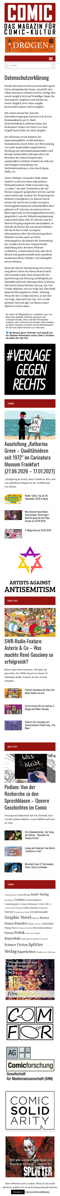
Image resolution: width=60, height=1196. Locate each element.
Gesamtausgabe (39, 911)
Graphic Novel (18, 917)
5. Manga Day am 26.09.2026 (38, 530)
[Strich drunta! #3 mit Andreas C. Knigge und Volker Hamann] (13, 712)
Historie (35, 918)
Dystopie (19, 908)
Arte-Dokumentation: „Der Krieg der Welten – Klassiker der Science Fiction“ (39, 835)
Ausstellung (23, 894)
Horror (44, 917)
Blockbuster (9, 900)
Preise (27, 933)
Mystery (23, 928)
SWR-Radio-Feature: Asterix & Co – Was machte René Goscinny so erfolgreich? (29, 651)
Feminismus (19, 912)
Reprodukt (13, 938)
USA (45, 952)
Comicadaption (34, 899)
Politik (19, 932)
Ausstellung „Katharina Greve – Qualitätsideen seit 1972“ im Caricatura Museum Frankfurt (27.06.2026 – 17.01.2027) (30, 457)
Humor (9, 923)
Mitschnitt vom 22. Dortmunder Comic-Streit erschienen (39, 865)
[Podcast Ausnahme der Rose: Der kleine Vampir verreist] (13, 696)
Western (51, 952)
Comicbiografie (12, 903)
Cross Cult (42, 904)
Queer (32, 933)
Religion (37, 933)
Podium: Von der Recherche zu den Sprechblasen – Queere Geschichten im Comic (27, 797)
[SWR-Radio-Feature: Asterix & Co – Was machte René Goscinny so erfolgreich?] (30, 634)
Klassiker (21, 923)
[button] (30, 45)
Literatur (48, 923)
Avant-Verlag (39, 894)
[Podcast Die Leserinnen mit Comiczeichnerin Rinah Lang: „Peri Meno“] (13, 728)
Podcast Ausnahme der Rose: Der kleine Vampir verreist (40, 691)
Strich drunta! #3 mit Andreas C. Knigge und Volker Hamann (40, 707)
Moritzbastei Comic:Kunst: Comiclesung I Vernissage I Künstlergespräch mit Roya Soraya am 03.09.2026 (37, 516)
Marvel (15, 927)
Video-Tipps (12, 746)
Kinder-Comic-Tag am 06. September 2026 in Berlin (36, 497)
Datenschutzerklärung (37, 1191)
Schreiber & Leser (39, 938)
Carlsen (19, 899)
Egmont (44, 908)
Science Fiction (16, 944)
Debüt (12, 908)
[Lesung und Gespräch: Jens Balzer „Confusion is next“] (13, 854)
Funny (27, 912)
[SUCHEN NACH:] (30, 65)
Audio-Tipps (12, 600)
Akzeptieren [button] (18, 1192)
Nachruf (30, 928)
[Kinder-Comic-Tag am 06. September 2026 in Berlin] (13, 502)
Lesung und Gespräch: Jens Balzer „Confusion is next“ (40, 849)
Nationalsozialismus (42, 927)
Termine (10, 403)
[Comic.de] (30, 18)
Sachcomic (25, 939)
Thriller (39, 952)
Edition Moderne (31, 907)
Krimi (30, 923)
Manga (8, 927)
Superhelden (26, 951)
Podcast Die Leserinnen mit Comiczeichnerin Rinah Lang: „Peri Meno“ (40, 725)
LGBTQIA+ (38, 924)
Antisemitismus (10, 895)
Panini (9, 933)
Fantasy (9, 911)
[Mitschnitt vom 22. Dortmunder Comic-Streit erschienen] (13, 870)
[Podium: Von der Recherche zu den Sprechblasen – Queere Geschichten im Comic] (30, 780)
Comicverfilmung (28, 904)
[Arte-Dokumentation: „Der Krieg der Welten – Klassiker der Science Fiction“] (13, 838)
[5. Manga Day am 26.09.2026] (13, 536)
